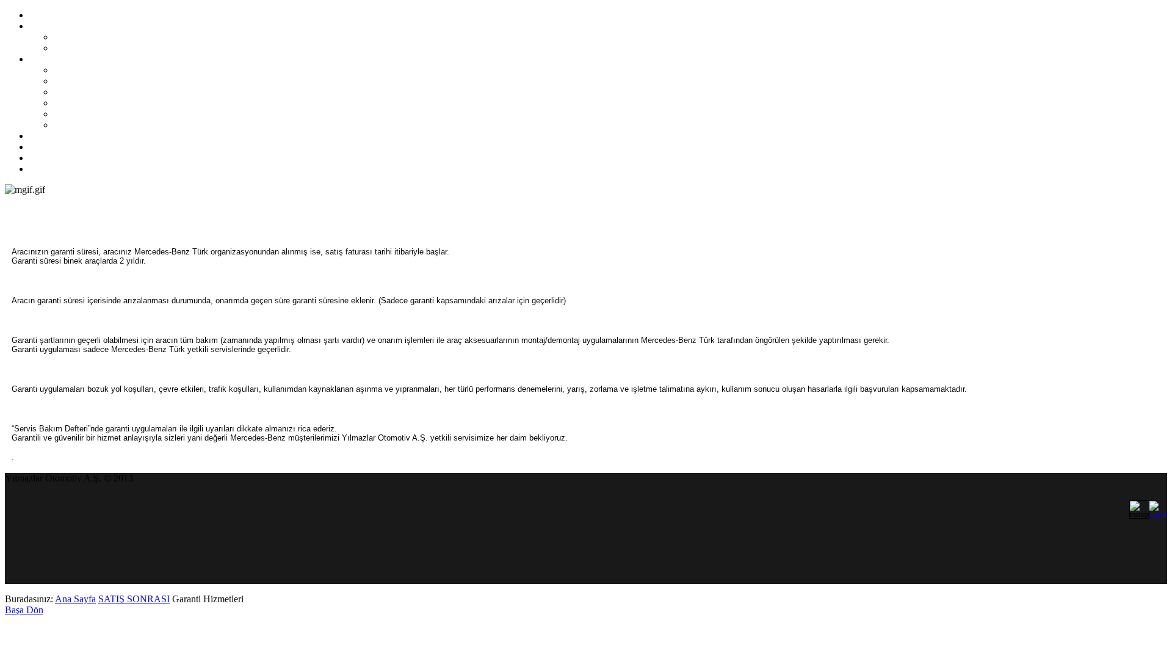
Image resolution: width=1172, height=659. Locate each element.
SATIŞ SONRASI (134, 599)
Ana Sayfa (75, 599)
